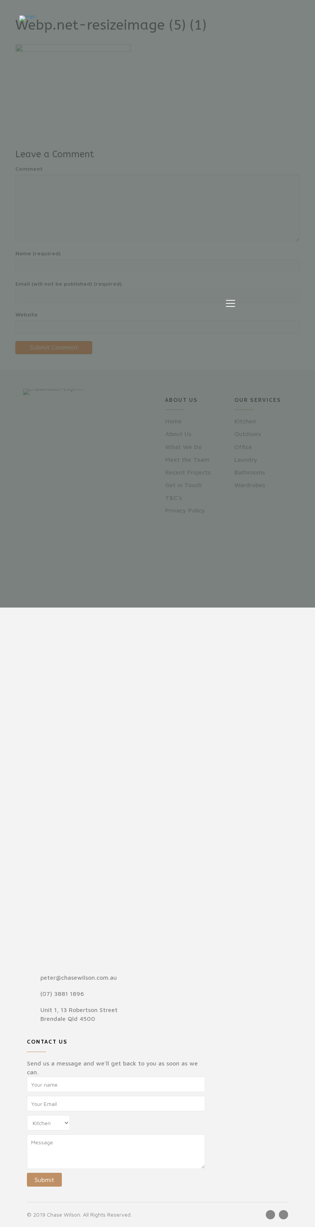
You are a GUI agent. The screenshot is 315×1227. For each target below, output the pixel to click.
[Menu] (230, 303)
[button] (270, 1214)
